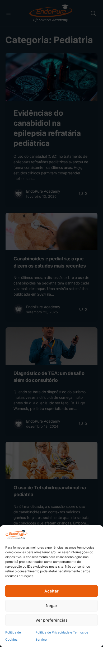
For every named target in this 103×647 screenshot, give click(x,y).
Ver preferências (51, 620)
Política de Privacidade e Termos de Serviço (61, 635)
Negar (51, 605)
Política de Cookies (13, 635)
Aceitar (51, 591)
